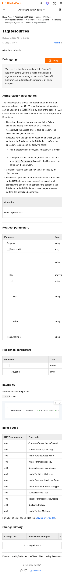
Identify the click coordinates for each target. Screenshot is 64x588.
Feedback (37, 570)
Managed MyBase (43, 16)
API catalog (56, 19)
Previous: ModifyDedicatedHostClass (19, 556)
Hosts (28, 22)
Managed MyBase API (14, 22)
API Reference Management (37, 19)
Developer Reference (14, 19)
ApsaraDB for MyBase (24, 16)
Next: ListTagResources (50, 556)
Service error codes (45, 517)
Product (56, 42)
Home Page (7, 17)
